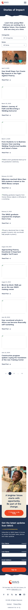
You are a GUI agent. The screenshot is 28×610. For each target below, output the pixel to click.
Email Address (14, 560)
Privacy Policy (17, 604)
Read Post (5, 80)
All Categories (8, 38)
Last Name (14, 551)
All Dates (6, 45)
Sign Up (13, 570)
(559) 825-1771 (16, 589)
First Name (14, 543)
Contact (9, 604)
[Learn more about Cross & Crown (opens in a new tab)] (14, 607)
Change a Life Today (14, 513)
